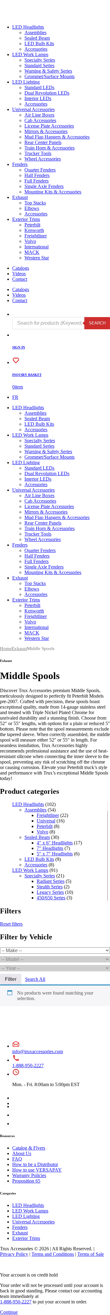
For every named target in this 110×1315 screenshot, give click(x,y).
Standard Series (39, 65)
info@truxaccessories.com (37, 1051)
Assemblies (35, 32)
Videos (19, 273)
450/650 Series (51, 897)
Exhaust (20, 197)
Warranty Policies (29, 1175)
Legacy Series (50, 892)
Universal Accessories (33, 109)
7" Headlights (50, 848)
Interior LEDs (37, 98)
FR (15, 397)
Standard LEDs (39, 87)
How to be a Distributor (35, 1164)
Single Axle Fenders (44, 186)
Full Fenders (36, 180)
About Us (21, 1153)
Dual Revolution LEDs (46, 93)
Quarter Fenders (40, 169)
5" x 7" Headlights (55, 853)
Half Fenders (37, 175)
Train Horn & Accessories (49, 147)
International (36, 246)
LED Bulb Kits (39, 43)
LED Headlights (28, 27)
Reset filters (11, 924)
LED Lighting (26, 82)
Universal (46, 820)
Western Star (36, 257)
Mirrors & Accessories (46, 131)
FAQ (17, 1158)
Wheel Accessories (42, 158)
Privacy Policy (14, 1254)
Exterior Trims (26, 219)
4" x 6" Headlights (55, 842)
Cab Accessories (40, 120)
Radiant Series (50, 881)
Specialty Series (39, 60)
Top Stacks (35, 202)
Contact (19, 279)
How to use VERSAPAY (37, 1169)
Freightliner (35, 235)
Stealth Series (50, 886)
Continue (9, 1312)
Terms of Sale (90, 1254)
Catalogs (20, 268)
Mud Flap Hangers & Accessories (57, 136)
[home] (24, 16)
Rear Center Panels (42, 142)
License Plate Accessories (49, 125)
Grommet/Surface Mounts (49, 76)
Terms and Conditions (52, 1254)
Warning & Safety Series (48, 71)
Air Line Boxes (39, 114)
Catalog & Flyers (28, 1148)
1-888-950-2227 (28, 1065)
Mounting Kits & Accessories (52, 191)
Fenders (20, 164)
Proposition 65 (26, 1180)
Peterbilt (32, 224)
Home (6, 648)
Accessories (35, 49)
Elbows (31, 208)
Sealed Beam (37, 38)
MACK (31, 252)
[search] (16, 314)
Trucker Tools (37, 153)
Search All (35, 979)
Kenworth (34, 230)
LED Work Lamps (30, 54)
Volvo (30, 241)
